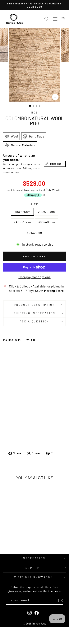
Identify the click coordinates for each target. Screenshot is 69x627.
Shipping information (35, 313)
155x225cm (22, 212)
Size (34, 204)
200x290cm (46, 212)
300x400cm (46, 222)
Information (33, 558)
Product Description (34, 304)
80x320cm (34, 232)
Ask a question (34, 321)
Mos (34, 112)
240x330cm (22, 222)
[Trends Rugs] (13, 19)
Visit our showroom (33, 577)
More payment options (34, 277)
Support (33, 567)
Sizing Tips (55, 163)
